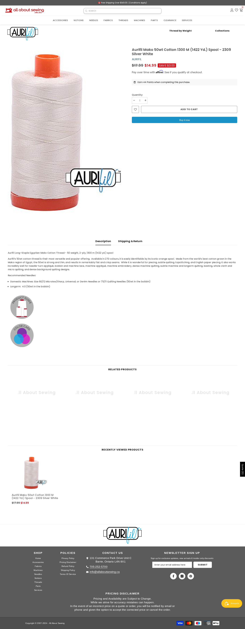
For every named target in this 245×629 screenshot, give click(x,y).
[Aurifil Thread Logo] (122, 537)
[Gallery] (65, 132)
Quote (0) (242, 469)
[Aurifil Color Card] (122, 335)
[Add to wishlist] (135, 109)
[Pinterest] (190, 576)
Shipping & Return (130, 241)
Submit (203, 564)
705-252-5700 (98, 566)
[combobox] (125, 10)
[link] (36, 414)
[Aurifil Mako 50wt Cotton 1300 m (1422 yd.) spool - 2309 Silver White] (35, 473)
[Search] (86, 11)
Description (103, 241)
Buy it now (184, 120)
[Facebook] (173, 576)
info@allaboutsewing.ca (105, 571)
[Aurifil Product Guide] (122, 307)
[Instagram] (182, 576)
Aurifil (136, 59)
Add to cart (189, 109)
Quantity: (137, 94)
